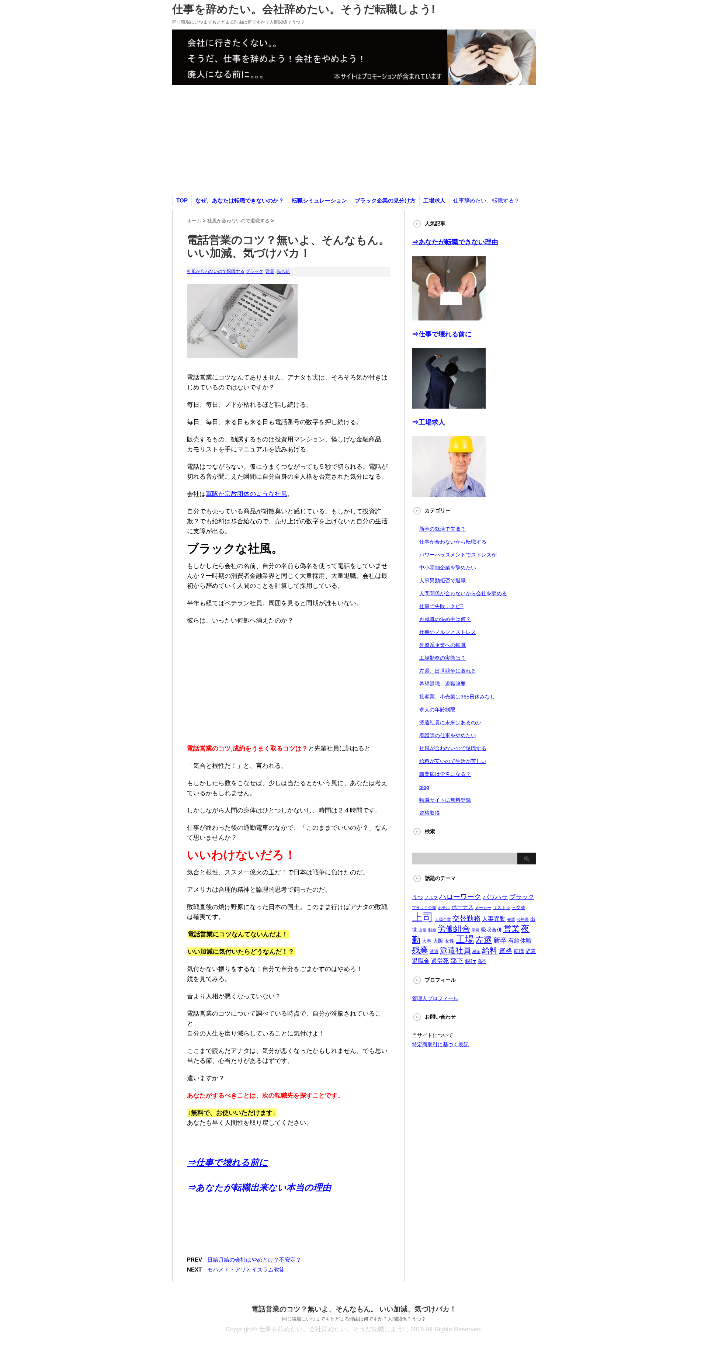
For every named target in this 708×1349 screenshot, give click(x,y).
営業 (270, 271)
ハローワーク (460, 897)
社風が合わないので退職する (215, 271)
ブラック (254, 271)
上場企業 (443, 919)
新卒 (500, 940)
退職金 (421, 961)
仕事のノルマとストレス (447, 632)
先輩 (511, 919)
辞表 (530, 951)
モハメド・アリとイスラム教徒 (246, 1269)
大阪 (438, 941)
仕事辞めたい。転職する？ (486, 200)
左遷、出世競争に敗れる (447, 671)
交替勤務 (466, 918)
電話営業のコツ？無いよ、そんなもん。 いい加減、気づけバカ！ (354, 1309)
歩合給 (283, 271)
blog (424, 787)
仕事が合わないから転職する (452, 542)
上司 (422, 917)
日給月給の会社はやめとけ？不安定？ (254, 1259)
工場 (465, 939)
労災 (476, 930)
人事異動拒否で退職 (442, 580)
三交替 (518, 907)
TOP (182, 200)
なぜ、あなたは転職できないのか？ (239, 200)
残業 (420, 950)
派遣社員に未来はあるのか (450, 722)
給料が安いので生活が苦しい (452, 761)
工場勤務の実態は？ (442, 658)
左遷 (484, 939)
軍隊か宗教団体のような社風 (246, 493)
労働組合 (454, 928)
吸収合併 (491, 930)
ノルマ (431, 897)
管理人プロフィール (435, 998)
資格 (505, 950)
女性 (449, 941)
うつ (417, 897)
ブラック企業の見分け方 (385, 200)
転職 (519, 951)
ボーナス (462, 907)
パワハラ (495, 897)
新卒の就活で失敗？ (442, 529)
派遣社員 (455, 950)
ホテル (444, 907)
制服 (432, 930)
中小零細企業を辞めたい (447, 568)
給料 (489, 950)
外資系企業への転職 (442, 645)
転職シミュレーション (319, 200)
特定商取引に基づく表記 (440, 1044)
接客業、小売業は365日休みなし (457, 697)
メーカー (483, 907)
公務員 (523, 919)
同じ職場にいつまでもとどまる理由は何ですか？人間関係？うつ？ (354, 1319)
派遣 (434, 951)
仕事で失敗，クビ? (441, 606)
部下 (457, 960)
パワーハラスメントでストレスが (458, 555)
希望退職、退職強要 (442, 684)
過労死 (440, 961)
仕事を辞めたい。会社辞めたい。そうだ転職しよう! (303, 9)
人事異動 (494, 919)
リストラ (501, 907)
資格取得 (429, 813)
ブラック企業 (424, 907)
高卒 (482, 961)
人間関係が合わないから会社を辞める (463, 593)
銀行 (470, 961)
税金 (476, 951)
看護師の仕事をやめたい (447, 735)
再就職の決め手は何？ (445, 619)
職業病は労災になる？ (445, 774)
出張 (423, 930)
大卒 (426, 941)
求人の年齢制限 (437, 709)
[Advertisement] (354, 140)
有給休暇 (520, 940)
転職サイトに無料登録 (445, 800)
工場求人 (434, 200)
